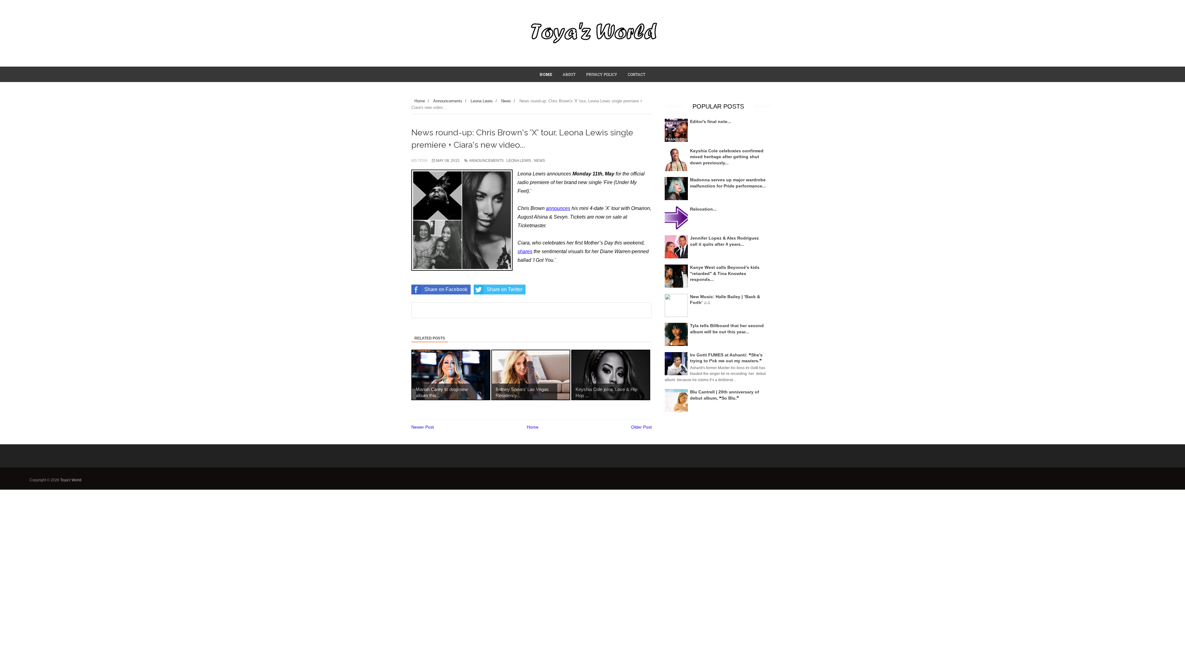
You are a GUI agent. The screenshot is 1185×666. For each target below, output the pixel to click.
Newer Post (422, 427)
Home (532, 427)
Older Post (641, 427)
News (539, 160)
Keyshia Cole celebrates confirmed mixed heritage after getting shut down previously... (726, 156)
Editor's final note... (710, 121)
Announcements (486, 160)
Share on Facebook (446, 289)
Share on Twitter (504, 289)
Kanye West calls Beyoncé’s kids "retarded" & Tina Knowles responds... (724, 273)
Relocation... (703, 209)
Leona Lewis (518, 160)
